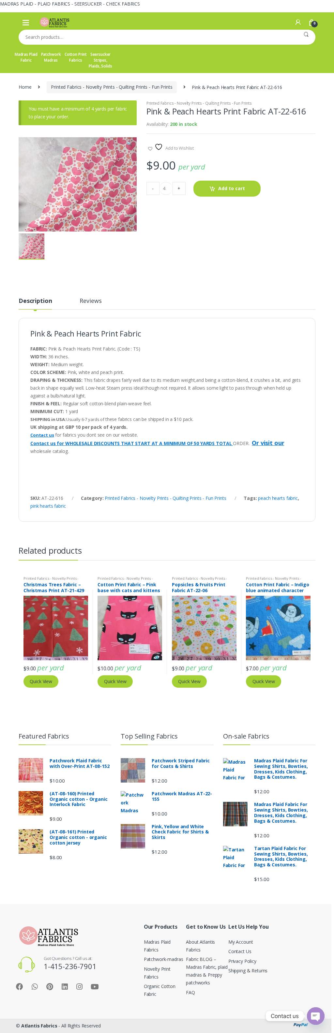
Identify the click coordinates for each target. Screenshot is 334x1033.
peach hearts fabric (277, 498)
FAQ (190, 992)
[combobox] (158, 37)
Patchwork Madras (51, 57)
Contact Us (239, 951)
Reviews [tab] (90, 301)
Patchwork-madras (163, 959)
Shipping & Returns (247, 970)
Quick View (41, 681)
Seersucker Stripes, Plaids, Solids (100, 60)
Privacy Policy (242, 961)
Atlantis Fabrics (39, 1026)
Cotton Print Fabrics (76, 57)
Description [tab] (35, 301)
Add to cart (231, 188)
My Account (240, 942)
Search (306, 37)
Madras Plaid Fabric (26, 57)
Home (25, 87)
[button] (129, 144)
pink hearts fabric (48, 506)
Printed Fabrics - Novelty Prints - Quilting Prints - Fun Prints (111, 87)
